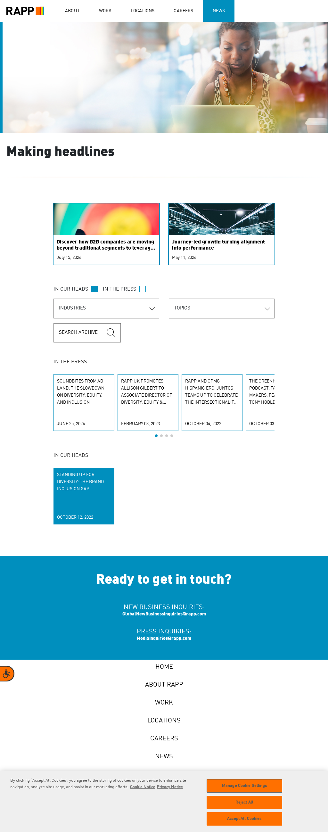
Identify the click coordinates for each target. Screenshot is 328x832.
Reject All (244, 802)
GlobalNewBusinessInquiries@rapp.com (164, 614)
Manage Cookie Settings (244, 786)
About (72, 11)
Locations (143, 11)
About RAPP (164, 685)
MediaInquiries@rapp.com (164, 638)
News (219, 11)
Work (105, 11)
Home (164, 667)
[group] (83, 402)
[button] (156, 435)
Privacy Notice (170, 787)
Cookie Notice (142, 787)
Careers (183, 11)
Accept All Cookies (244, 819)
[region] (164, 801)
